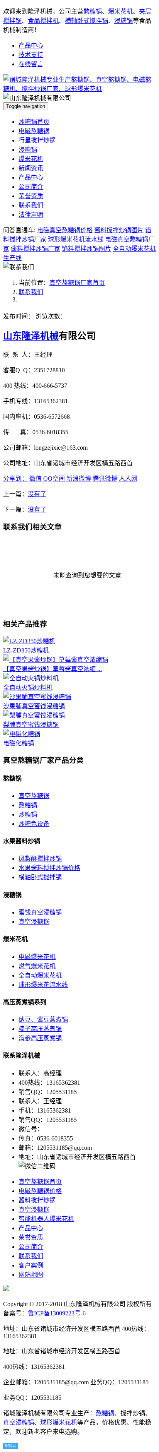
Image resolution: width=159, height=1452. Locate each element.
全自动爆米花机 (40, 975)
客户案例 (31, 1265)
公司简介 (31, 186)
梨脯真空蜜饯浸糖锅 (31, 724)
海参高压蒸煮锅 (40, 1038)
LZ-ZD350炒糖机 (26, 650)
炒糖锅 (28, 814)
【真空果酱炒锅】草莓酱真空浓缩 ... (52, 669)
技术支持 (31, 54)
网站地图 (31, 1274)
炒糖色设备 (34, 823)
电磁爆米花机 (37, 957)
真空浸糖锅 (34, 921)
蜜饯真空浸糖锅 (40, 912)
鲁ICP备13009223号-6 (57, 1313)
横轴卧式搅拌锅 (86, 20)
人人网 (128, 478)
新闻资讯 (31, 168)
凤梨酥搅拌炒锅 (40, 858)
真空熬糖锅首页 (40, 1181)
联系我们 (31, 205)
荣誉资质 (31, 196)
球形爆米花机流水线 (75, 239)
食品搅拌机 (43, 20)
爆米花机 (120, 11)
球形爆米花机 (58, 1422)
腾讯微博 (105, 478)
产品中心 (31, 45)
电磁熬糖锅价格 (40, 1191)
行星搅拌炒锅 (37, 140)
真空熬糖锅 (34, 796)
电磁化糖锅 (18, 743)
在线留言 (31, 64)
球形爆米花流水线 (43, 984)
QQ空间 (54, 478)
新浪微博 (78, 478)
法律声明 (31, 214)
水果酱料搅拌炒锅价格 (49, 868)
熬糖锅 (92, 11)
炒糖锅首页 (34, 121)
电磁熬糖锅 (34, 131)
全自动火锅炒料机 (27, 687)
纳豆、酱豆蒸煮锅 (43, 1019)
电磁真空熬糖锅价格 (65, 230)
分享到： (15, 478)
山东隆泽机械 (31, 336)
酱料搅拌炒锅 (37, 1200)
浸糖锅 (123, 20)
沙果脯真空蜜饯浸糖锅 (34, 706)
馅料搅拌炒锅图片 (86, 248)
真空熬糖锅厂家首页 (77, 282)
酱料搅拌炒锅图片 (119, 230)
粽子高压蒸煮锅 (40, 1029)
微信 (35, 478)
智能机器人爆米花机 (46, 1219)
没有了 (37, 494)
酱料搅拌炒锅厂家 (35, 248)
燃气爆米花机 (37, 966)
